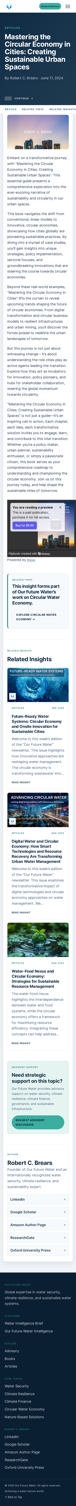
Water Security (17, 1386)
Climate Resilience (19, 1394)
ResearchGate (22, 1238)
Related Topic (33, 109)
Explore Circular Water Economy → (36, 617)
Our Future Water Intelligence (29, 1331)
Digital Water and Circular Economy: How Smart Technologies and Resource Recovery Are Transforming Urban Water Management (37, 851)
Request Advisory (50, 6)
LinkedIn (17, 1199)
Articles (12, 27)
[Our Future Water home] (9, 6)
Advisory (12, 1351)
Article (11, 109)
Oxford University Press (30, 1250)
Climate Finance (18, 1401)
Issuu (31, 560)
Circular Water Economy (25, 1409)
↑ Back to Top (13, 1496)
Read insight (21, 782)
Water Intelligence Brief (24, 1323)
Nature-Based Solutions (24, 1417)
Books (10, 1359)
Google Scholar (23, 1212)
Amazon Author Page (28, 1225)
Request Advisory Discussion (30, 1122)
